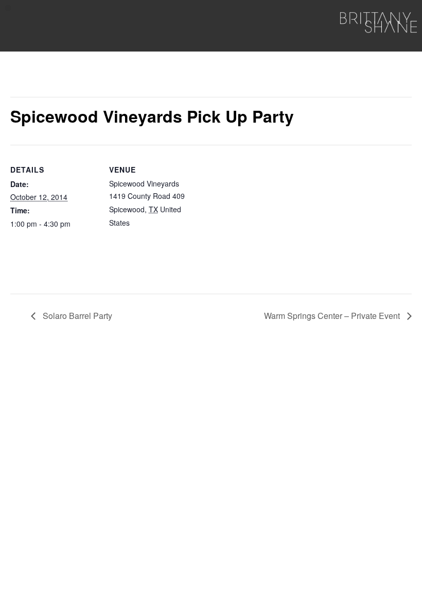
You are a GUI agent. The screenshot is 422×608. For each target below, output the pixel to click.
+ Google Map (155, 222)
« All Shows (33, 78)
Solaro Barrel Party (76, 316)
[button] (8, 8)
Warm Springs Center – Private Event (333, 316)
